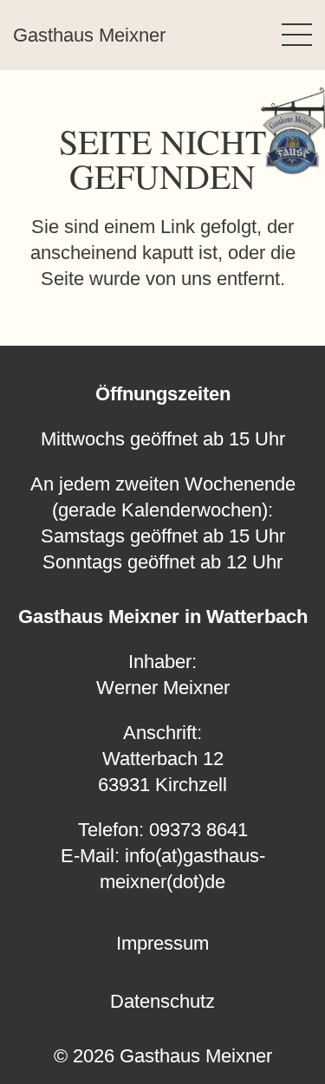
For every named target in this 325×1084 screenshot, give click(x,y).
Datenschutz (162, 1001)
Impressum (162, 943)
